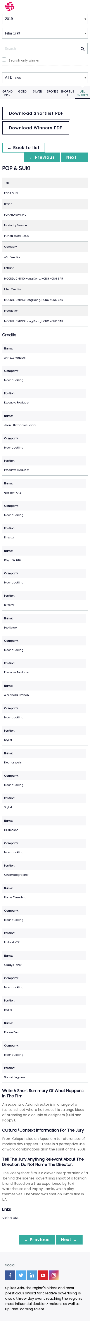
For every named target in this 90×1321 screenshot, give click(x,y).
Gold (22, 91)
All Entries (82, 93)
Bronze (52, 91)
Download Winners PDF (35, 128)
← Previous (42, 157)
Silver (37, 91)
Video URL (10, 1217)
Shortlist (67, 93)
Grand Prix (7, 93)
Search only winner (24, 60)
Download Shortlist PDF (36, 113)
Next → (74, 157)
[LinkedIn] (32, 1275)
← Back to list (23, 147)
